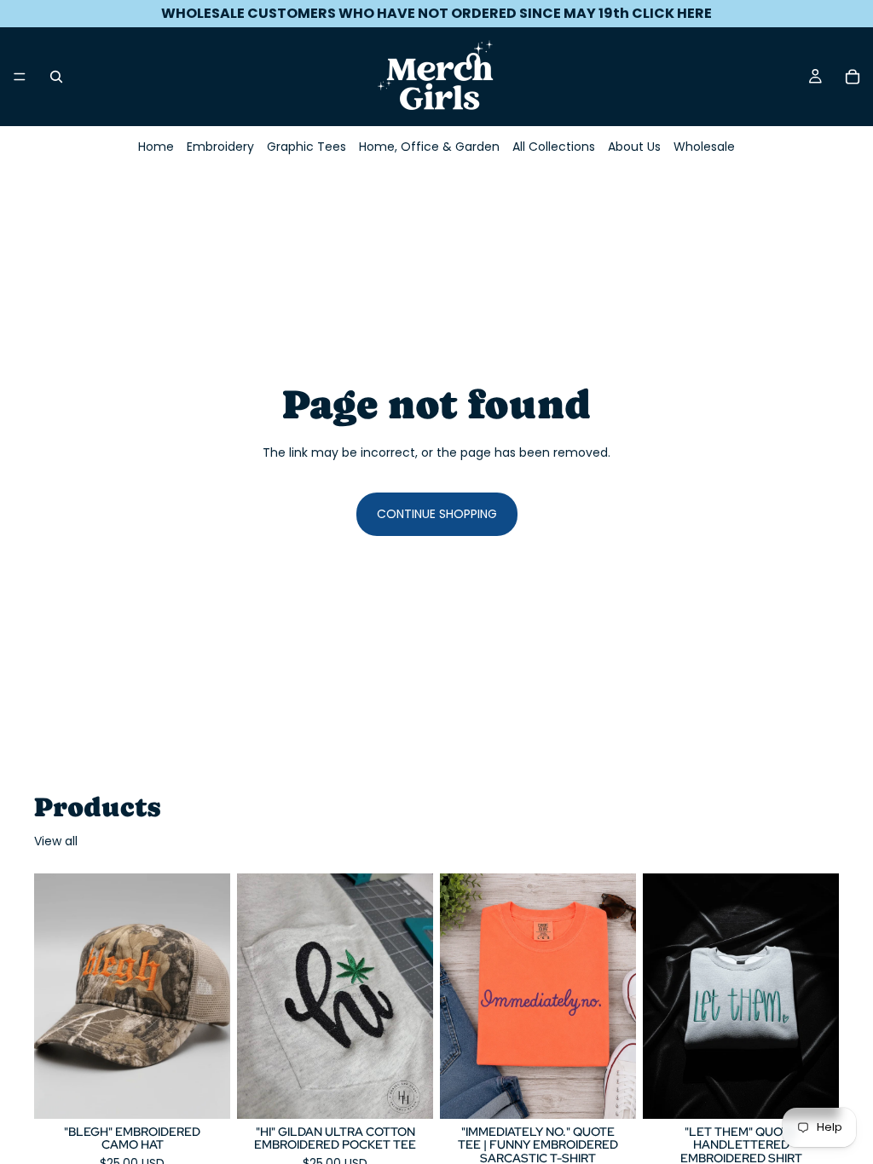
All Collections (553, 146)
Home (156, 146)
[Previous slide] (53, 996)
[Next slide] (211, 996)
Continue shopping (437, 513)
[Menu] (19, 76)
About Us (634, 146)
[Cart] (852, 76)
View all (56, 841)
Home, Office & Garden (429, 146)
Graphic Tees (306, 146)
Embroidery (220, 146)
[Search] (56, 76)
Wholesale (704, 146)
